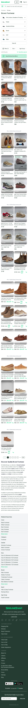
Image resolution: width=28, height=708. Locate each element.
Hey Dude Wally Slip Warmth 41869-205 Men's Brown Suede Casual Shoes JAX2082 (20, 375)
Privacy (3, 663)
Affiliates (3, 658)
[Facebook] (6, 620)
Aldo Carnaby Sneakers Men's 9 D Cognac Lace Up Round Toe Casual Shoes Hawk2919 (7, 346)
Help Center (4, 634)
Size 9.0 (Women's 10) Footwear (9, 557)
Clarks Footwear (5, 579)
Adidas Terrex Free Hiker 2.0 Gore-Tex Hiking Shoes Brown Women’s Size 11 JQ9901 (7, 195)
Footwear (3, 10)
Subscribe (22, 698)
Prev (5, 457)
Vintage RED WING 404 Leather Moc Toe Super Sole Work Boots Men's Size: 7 (6, 99)
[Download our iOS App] (9, 683)
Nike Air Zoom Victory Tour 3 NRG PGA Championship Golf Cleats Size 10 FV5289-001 (20, 246)
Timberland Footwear (6, 577)
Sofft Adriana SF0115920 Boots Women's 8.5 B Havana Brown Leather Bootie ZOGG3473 (20, 299)
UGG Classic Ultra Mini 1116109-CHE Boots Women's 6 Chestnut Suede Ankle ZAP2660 (6, 449)
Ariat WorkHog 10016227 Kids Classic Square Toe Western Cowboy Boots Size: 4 (20, 77)
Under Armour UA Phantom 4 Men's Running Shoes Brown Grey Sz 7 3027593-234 (7, 172)
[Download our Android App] (18, 683)
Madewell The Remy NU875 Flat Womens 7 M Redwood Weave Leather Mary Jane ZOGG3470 (20, 346)
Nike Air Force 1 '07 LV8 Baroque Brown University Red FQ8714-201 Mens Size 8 (7, 224)
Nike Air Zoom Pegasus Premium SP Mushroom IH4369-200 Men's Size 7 (20, 224)
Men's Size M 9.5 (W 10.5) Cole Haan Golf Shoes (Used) (7, 150)
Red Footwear (5, 531)
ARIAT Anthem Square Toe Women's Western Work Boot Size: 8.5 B (6, 77)
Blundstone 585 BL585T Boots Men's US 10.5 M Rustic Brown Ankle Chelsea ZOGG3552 (20, 268)
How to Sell (4, 642)
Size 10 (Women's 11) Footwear (9, 562)
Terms (2, 660)
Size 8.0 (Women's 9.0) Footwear (9, 560)
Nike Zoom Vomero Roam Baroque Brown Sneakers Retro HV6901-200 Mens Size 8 (20, 195)
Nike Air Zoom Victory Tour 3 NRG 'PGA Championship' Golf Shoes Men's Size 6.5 (7, 246)
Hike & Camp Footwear (7, 589)
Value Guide (4, 639)
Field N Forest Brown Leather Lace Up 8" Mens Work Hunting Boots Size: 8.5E (20, 121)
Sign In (25, 2)
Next (23, 457)
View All (14, 43)
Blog (2, 677)
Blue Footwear (5, 527)
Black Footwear (5, 522)
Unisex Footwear (5, 550)
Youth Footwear (5, 597)
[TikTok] (16, 620)
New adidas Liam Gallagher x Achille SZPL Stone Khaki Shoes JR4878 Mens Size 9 (20, 150)
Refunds (3, 629)
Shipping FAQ (4, 626)
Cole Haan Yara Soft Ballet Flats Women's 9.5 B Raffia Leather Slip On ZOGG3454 (7, 375)
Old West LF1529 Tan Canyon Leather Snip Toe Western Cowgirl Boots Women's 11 (20, 99)
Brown (8, 10)
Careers (3, 655)
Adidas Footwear (5, 575)
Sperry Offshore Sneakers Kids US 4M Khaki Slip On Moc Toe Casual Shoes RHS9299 (20, 397)
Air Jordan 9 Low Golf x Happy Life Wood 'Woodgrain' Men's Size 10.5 (6, 268)
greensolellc (17, 265)
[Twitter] (13, 620)
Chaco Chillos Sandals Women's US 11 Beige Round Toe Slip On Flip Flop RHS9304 (19, 420)
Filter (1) (6, 48)
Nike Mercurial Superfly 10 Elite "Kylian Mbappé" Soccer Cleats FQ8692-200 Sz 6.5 (20, 172)
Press (2, 672)
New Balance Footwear (7, 581)
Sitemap (3, 675)
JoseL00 (17, 146)
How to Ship (4, 644)
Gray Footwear (5, 529)
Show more (4, 534)
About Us (3, 653)
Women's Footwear (6, 545)
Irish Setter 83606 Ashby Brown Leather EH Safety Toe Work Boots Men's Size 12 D (7, 121)
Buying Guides (23, 620)
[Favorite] (12, 60)
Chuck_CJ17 (4, 73)
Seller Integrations (6, 647)
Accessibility (4, 670)
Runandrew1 (4, 146)
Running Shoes (5, 592)
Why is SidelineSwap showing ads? (14, 131)
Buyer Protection (5, 631)
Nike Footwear (5, 572)
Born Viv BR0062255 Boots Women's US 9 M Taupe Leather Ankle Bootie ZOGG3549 (6, 322)
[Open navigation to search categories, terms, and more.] (2, 6)
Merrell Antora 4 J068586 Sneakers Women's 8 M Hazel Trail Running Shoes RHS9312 (20, 322)
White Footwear (5, 525)
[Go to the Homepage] (5, 2)
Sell (17, 2)
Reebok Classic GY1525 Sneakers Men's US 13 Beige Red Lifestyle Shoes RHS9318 (7, 420)
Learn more (14, 616)
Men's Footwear (5, 547)
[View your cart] (21, 2)
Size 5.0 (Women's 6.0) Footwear (9, 555)
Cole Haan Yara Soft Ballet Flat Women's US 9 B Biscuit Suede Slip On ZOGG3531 (7, 299)
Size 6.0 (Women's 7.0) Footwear (9, 564)
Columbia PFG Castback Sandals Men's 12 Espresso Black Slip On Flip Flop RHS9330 (7, 397)
